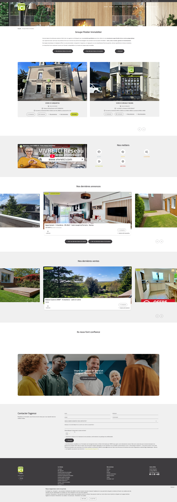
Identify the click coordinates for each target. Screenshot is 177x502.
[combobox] (111, 421)
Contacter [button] (42, 114)
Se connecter (157, 6)
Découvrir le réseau (30, 1)
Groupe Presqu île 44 (62, 480)
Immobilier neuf (110, 479)
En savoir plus (71, 495)
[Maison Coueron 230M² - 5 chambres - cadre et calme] (87, 285)
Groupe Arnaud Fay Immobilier (65, 472)
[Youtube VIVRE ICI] (157, 474)
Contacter (31, 114)
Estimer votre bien (151, 6)
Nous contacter (154, 1)
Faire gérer (122, 6)
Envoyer (70, 440)
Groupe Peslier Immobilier (63, 479)
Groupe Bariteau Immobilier (64, 474)
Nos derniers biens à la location (94, 51)
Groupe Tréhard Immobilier (64, 482)
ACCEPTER (92, 498)
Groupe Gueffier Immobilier (64, 477)
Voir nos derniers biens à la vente (77, 241)
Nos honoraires (64, 114)
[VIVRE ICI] (21, 7)
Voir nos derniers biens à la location (100, 241)
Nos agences (21, 1)
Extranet (120, 51)
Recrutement (49, 1)
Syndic (129, 6)
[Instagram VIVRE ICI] (152, 474)
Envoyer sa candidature (89, 378)
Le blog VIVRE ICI (146, 1)
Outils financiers (153, 469)
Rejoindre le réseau (40, 1)
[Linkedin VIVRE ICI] (154, 474)
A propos (60, 469)
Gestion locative (110, 475)
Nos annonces (53, 114)
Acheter (111, 6)
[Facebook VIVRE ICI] (150, 474)
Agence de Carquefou (124, 233)
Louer (116, 6)
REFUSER (84, 498)
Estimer (108, 472)
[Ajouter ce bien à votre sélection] (38, 195)
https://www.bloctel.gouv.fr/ (91, 449)
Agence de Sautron (125, 308)
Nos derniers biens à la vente (63, 51)
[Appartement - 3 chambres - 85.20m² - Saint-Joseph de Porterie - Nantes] (87, 210)
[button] (52, 103)
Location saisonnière (138, 6)
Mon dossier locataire (154, 472)
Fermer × (173, 487)
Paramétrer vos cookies (80, 495)
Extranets (139, 1)
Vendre (106, 6)
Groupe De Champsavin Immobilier (65, 475)
